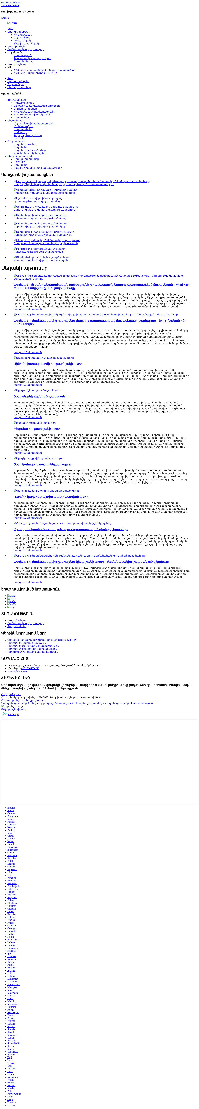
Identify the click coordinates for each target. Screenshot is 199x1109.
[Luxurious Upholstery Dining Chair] (39, 458)
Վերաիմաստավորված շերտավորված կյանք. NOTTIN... (43, 640)
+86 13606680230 (30, 668)
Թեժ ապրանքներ (12, 700)
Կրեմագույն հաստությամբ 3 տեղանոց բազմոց (44, 193)
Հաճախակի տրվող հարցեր (25, 49)
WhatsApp (13, 714)
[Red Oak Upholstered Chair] (46, 490)
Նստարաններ (23, 129)
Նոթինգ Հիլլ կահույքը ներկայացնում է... (33, 646)
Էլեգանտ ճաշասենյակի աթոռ (37, 428)
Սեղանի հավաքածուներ (30, 150)
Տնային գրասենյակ (26, 43)
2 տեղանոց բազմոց (40, 703)
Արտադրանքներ (18, 31)
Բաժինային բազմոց (89, 703)
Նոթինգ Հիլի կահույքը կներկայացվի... (32, 649)
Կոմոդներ (20, 132)
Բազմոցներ (21, 117)
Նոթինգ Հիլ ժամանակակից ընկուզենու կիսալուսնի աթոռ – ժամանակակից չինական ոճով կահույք (91, 561)
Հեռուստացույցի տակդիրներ (33, 114)
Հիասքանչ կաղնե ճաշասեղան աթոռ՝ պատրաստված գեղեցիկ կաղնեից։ (71, 529)
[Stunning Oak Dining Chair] (63, 523)
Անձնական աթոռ (141, 703)
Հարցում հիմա (11, 694)
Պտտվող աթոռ (64, 703)
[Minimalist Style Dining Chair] (44, 358)
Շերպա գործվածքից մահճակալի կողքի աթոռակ (46, 243)
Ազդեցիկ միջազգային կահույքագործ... (32, 652)
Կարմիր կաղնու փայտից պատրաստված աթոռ (51, 496)
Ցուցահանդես (23, 61)
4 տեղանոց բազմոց (116, 703)
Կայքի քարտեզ (36, 700)
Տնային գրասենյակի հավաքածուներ (38, 168)
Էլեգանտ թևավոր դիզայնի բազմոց (37, 201)
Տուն (10, 28)
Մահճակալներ (23, 126)
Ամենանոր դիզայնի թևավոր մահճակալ (40, 218)
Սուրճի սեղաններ (25, 108)
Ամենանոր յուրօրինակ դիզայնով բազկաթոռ (43, 235)
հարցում (19, 309)
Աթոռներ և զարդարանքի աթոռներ (37, 105)
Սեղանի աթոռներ (19, 87)
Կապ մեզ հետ (16, 64)
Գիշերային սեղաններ (28, 135)
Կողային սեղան (24, 102)
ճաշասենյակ (22, 40)
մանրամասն (33, 309)
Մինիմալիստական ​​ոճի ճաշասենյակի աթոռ (48, 363)
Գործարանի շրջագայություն (32, 58)
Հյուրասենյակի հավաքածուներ (34, 111)
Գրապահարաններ (26, 159)
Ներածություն (23, 55)
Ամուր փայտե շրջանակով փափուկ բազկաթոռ (44, 209)
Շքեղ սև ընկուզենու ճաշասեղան (39, 396)
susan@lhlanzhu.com (18, 671)
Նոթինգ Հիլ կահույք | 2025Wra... (26, 643)
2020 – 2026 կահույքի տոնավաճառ (35, 73)
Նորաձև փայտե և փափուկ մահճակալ (39, 226)
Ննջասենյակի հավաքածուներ (33, 123)
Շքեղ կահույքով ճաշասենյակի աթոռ (42, 464)
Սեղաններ (20, 147)
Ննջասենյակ (22, 37)
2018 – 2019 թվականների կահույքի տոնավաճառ (44, 70)
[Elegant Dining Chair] (35, 423)
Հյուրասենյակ (23, 34)
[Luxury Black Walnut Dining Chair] (36, 390)
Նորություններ (16, 46)
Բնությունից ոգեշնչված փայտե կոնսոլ (39, 251)
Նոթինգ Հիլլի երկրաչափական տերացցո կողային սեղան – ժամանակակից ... (64, 184)
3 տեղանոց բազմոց (14, 703)
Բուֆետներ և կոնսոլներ (29, 153)
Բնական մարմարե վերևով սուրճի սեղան (41, 260)
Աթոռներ (19, 138)
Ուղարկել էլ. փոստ (13, 709)
